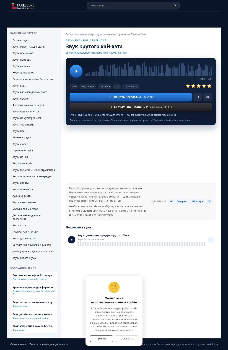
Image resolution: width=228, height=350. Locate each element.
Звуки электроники (24, 202)
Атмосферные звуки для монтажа (33, 251)
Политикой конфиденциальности (114, 330)
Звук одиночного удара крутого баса (103, 235)
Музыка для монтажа (25, 209)
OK (209, 201)
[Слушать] (76, 71)
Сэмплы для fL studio (25, 232)
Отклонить (127, 338)
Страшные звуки (22, 150)
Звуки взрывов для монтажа (29, 92)
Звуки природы (21, 59)
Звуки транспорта (23, 124)
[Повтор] (197, 97)
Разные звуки (20, 40)
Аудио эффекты (21, 196)
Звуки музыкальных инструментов (87, 52)
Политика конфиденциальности (49, 344)
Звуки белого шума (24, 258)
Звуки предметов (22, 189)
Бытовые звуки (21, 137)
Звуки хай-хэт (118, 52)
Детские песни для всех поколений (27, 217)
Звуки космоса (21, 66)
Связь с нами (18, 344)
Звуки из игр (20, 157)
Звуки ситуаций (22, 163)
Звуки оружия (20, 98)
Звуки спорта (20, 182)
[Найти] (175, 6)
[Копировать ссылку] (207, 97)
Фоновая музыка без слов (28, 105)
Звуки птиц (19, 131)
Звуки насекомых (22, 53)
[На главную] (28, 6)
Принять (101, 338)
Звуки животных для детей (28, 46)
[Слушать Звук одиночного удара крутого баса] (71, 239)
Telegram (182, 201)
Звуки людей (20, 144)
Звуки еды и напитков (26, 111)
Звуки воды (19, 85)
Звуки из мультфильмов (27, 118)
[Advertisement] (141, 154)
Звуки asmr (19, 225)
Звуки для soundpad (24, 238)
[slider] (148, 69)
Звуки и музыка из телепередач (32, 176)
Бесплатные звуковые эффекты (31, 245)
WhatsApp (197, 201)
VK (171, 201)
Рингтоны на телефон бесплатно (32, 79)
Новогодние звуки (23, 72)
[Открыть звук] (211, 240)
